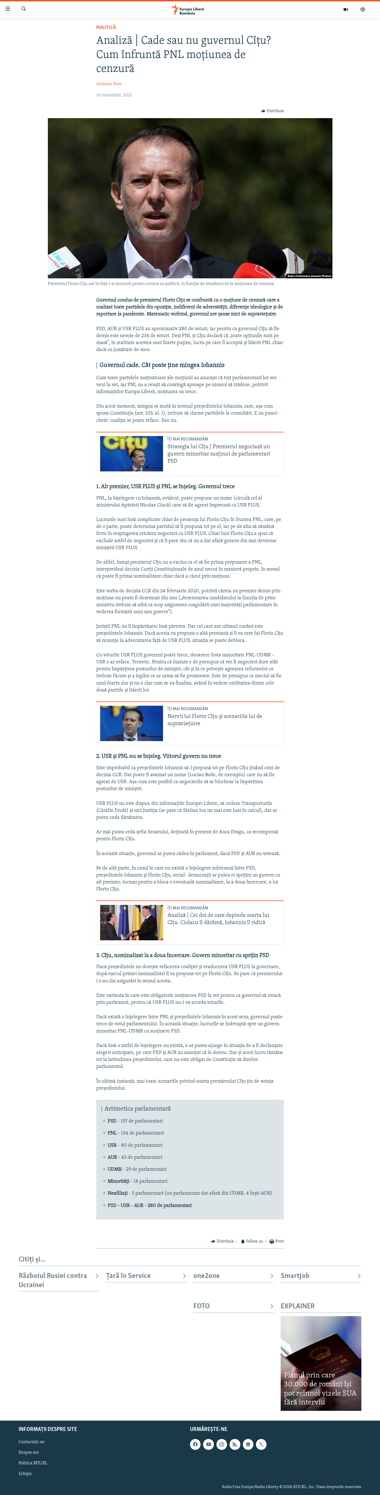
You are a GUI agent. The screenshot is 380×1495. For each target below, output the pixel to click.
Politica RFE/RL (33, 1463)
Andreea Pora (109, 84)
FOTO (201, 1306)
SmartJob (295, 1276)
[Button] (272, 111)
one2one (206, 1276)
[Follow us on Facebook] (195, 1444)
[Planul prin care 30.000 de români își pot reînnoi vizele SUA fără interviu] (321, 1363)
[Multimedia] (345, 9)
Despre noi (29, 1452)
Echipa (25, 1474)
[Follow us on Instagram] (221, 1444)
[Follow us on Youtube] (208, 1444)
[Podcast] (362, 9)
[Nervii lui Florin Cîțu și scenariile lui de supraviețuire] (131, 723)
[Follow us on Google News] (248, 1444)
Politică (106, 27)
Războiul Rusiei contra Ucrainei (53, 1280)
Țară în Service (128, 1276)
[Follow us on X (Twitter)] (261, 1444)
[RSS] (235, 1444)
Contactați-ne (32, 1442)
